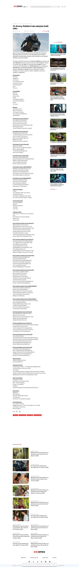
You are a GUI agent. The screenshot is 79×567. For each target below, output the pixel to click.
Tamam (54, 564)
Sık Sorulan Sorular (34, 557)
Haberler (18, 23)
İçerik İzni (54, 557)
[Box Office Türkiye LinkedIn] (45, 562)
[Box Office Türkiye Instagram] (41, 562)
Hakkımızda (23, 557)
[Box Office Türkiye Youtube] (29, 562)
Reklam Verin (45, 557)
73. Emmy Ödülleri (22, 415)
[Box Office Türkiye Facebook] (33, 562)
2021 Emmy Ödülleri (37, 415)
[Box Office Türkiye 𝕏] (37, 562)
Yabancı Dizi (15, 415)
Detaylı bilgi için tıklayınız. (47, 564)
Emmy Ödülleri (30, 415)
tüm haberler (53, 189)
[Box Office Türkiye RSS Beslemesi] (50, 562)
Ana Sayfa (14, 23)
